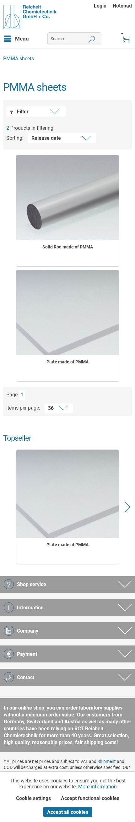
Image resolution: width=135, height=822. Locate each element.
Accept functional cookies (90, 798)
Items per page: (23, 408)
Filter (22, 112)
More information (97, 787)
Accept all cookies (67, 812)
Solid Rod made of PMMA (67, 246)
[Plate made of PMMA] (67, 312)
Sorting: (15, 138)
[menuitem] (103, 6)
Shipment (106, 761)
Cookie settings (33, 798)
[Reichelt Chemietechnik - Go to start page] (30, 17)
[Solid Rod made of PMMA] (67, 197)
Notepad (122, 6)
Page (12, 395)
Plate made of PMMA (67, 361)
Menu (22, 38)
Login (100, 6)
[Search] (91, 38)
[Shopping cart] (125, 38)
